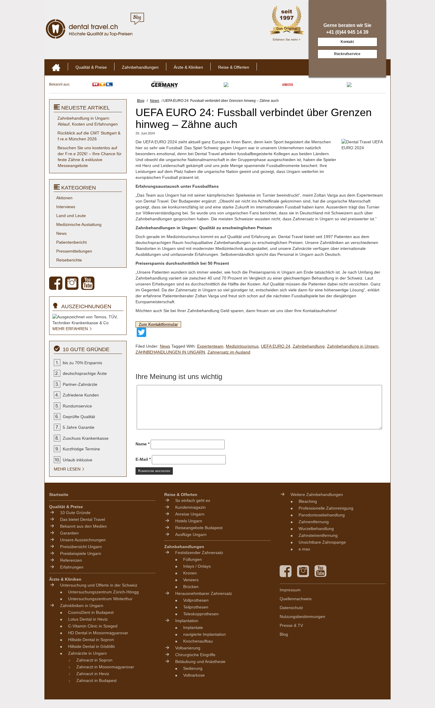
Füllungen (192, 559)
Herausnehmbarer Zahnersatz (203, 593)
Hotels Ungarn (188, 520)
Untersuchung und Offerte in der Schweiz (98, 585)
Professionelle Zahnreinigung (326, 508)
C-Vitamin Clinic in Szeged (92, 626)
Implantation (186, 620)
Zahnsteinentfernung (318, 535)
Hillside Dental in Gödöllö (91, 646)
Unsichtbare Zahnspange (322, 542)
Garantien (69, 533)
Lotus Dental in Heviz (88, 619)
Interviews (65, 206)
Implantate (193, 627)
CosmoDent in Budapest (91, 612)
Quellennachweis (296, 598)
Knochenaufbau (198, 641)
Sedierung (192, 668)
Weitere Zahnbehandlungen (317, 494)
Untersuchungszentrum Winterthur (100, 598)
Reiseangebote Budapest (199, 527)
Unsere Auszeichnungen (83, 539)
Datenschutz (291, 607)
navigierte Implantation (204, 634)
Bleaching (308, 501)
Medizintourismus (242, 346)
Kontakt (347, 42)
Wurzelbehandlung (316, 528)
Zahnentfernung (314, 521)
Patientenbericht (71, 242)
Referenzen (71, 560)
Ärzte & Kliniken (188, 67)
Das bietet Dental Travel (82, 519)
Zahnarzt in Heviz (92, 673)
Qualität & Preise (91, 67)
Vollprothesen (196, 600)
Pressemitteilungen (74, 251)
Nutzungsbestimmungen (302, 616)
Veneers (191, 579)
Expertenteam (210, 346)
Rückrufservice (347, 54)
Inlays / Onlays (197, 566)
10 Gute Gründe (75, 512)
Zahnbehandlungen (140, 67)
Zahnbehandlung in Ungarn (352, 346)
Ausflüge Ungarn (191, 534)
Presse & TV (291, 625)
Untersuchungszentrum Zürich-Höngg (103, 592)
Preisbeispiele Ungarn (80, 553)
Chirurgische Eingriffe (195, 654)
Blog (284, 634)
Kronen (190, 573)
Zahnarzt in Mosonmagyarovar (105, 666)
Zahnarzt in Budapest (96, 680)
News (165, 346)
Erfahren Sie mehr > (286, 39)
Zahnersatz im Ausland (228, 352)
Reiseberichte (69, 260)
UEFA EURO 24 (275, 346)
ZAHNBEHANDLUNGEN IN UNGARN (170, 352)
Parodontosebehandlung (322, 515)
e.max (304, 549)
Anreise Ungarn (189, 514)
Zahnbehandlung (309, 346)
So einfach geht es (192, 500)
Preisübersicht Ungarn (81, 546)
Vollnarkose (194, 675)
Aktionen (64, 197)
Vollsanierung (187, 648)
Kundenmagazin (190, 507)
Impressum (290, 589)
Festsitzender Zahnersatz (199, 552)
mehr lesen (68, 469)
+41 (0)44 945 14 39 (347, 32)
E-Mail (143, 459)
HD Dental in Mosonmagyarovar (98, 632)
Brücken (191, 586)
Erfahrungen (71, 567)
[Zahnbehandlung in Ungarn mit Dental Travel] (90, 28)
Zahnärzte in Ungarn (87, 653)
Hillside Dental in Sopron (91, 639)
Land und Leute (71, 215)
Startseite (58, 494)
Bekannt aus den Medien (83, 526)
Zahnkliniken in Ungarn (81, 605)
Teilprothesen (195, 607)
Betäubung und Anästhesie (200, 661)
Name (142, 444)
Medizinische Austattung (79, 224)
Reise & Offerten (233, 67)
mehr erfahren (70, 328)
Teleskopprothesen (201, 613)
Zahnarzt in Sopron (94, 660)
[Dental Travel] (56, 67)
